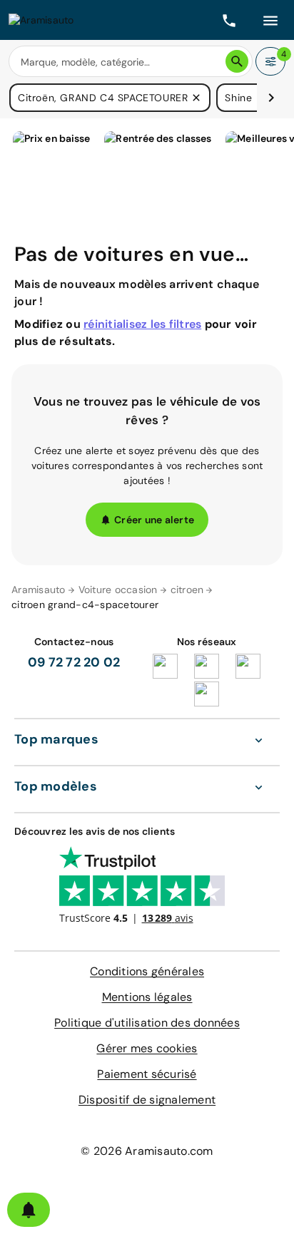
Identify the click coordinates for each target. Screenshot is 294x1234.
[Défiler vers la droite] (271, 98)
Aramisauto (38, 589)
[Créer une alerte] (28, 1210)
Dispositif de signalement (147, 1099)
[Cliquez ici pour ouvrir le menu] (270, 20)
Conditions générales (147, 971)
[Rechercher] (236, 61)
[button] (196, 97)
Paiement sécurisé (146, 1073)
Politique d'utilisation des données (147, 1022)
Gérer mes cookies (146, 1048)
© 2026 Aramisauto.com (147, 1150)
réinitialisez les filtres (142, 324)
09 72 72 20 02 (74, 662)
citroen (187, 589)
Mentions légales (147, 996)
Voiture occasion (118, 589)
